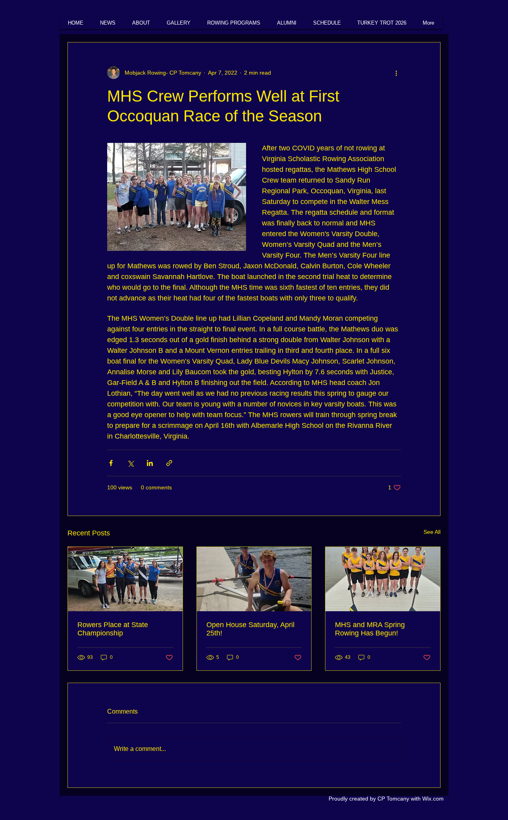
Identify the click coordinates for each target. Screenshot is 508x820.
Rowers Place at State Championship (112, 629)
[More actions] (396, 72)
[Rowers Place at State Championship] (125, 579)
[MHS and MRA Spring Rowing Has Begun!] (382, 579)
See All (432, 532)
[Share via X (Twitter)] (130, 463)
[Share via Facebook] (111, 463)
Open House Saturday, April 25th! (250, 629)
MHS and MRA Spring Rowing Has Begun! (370, 629)
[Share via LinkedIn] (150, 463)
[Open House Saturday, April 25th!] (254, 579)
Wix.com (433, 798)
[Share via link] (169, 463)
